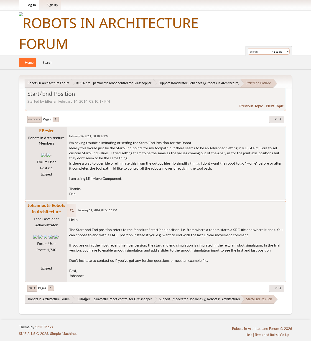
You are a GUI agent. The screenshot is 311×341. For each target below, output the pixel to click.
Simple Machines (63, 334)
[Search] (266, 51)
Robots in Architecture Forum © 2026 (262, 329)
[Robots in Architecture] (46, 262)
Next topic (275, 106)
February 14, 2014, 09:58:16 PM (97, 210)
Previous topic (251, 106)
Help (249, 335)
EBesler (46, 131)
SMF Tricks (44, 327)
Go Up (32, 288)
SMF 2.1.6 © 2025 (33, 334)
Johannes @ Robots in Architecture (213, 83)
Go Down (34, 119)
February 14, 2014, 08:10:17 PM (88, 136)
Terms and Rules (266, 335)
